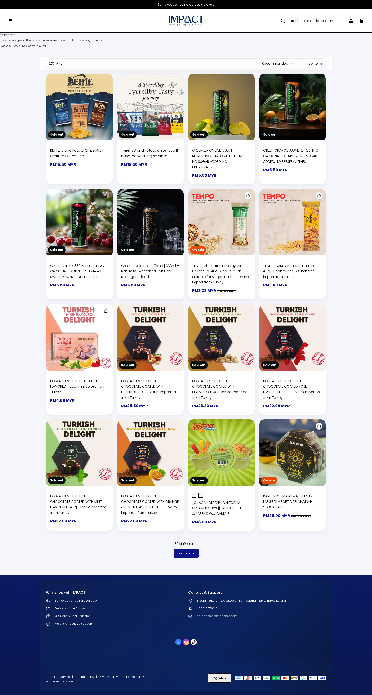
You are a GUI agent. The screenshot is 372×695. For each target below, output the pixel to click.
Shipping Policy (133, 677)
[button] (86, 20)
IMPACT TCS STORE (63, 681)
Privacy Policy (108, 677)
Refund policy (84, 677)
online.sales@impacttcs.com (217, 616)
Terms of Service (58, 677)
